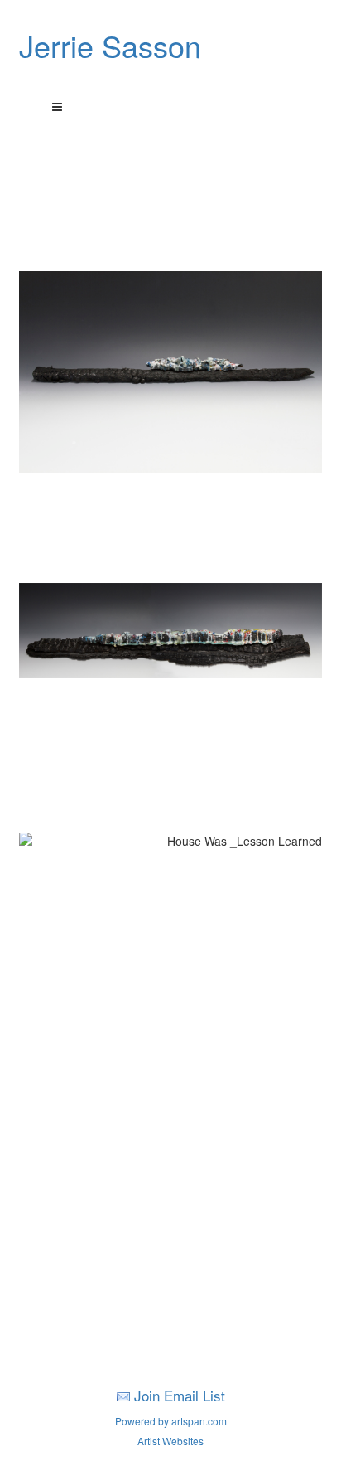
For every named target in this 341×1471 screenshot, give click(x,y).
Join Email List (179, 1395)
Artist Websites (170, 1441)
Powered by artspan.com (171, 1421)
